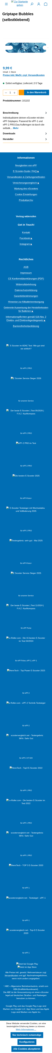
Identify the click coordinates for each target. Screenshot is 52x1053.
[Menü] (6, 4)
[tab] (25, 120)
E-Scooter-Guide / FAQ (25, 171)
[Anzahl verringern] (6, 93)
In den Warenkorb (36, 92)
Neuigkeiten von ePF (26, 165)
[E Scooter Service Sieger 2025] (26, 583)
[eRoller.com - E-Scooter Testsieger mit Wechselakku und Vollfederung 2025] (26, 518)
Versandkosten (11, 975)
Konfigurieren (27, 1042)
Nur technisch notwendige (26, 1035)
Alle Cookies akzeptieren (26, 1049)
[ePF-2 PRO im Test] (26, 453)
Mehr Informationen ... (26, 1029)
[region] (26, 47)
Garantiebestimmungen (26, 296)
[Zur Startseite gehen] (20, 3)
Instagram (25, 244)
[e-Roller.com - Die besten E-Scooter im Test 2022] (26, 810)
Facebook (25, 238)
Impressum (26, 273)
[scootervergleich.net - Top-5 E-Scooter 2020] (26, 940)
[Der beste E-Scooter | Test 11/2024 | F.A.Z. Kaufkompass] (26, 615)
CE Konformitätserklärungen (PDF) (26, 278)
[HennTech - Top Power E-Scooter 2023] (26, 680)
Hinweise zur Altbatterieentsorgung (26, 302)
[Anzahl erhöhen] (15, 93)
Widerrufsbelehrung (26, 284)
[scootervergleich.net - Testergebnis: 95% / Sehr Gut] (26, 745)
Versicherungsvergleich (25, 183)
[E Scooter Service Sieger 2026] (26, 388)
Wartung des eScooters (26, 188)
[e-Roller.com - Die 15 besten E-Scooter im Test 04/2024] (26, 647)
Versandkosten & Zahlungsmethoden (26, 177)
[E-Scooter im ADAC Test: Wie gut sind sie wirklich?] (26, 355)
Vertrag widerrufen (26, 216)
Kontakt (26, 232)
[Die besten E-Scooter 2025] (26, 485)
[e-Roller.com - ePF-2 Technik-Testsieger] (25, 712)
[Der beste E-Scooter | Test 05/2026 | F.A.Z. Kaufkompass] (26, 420)
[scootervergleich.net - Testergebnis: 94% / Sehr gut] (26, 907)
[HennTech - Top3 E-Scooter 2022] (26, 777)
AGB (26, 267)
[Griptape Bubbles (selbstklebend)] (26, 47)
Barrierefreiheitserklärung (26, 326)
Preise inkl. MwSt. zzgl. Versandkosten (24, 75)
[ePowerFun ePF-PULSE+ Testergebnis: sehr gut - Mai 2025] (26, 550)
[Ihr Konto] (38, 4)
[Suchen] (31, 4)
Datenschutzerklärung (26, 290)
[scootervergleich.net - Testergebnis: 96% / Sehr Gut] (26, 842)
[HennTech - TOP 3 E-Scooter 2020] (26, 875)
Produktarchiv (26, 200)
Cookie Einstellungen (26, 194)
